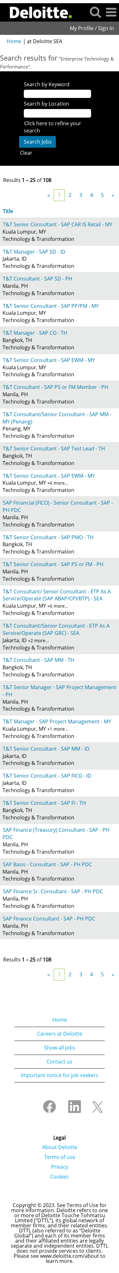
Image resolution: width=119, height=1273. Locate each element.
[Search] (95, 12)
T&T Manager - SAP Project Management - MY (57, 721)
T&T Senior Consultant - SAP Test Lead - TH (54, 448)
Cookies (59, 1176)
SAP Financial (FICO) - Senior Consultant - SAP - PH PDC (58, 506)
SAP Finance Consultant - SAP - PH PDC (49, 918)
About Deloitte (59, 1147)
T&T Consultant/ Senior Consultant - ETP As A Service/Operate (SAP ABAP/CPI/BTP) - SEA (57, 595)
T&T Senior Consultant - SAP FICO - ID (47, 775)
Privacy (59, 1167)
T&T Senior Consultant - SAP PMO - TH (48, 537)
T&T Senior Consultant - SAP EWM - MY (49, 360)
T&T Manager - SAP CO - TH (35, 332)
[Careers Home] (38, 12)
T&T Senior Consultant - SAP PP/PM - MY (51, 305)
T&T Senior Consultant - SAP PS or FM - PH (53, 564)
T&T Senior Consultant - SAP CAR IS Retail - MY (57, 224)
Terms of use (59, 1157)
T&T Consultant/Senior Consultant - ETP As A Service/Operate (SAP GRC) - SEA (56, 629)
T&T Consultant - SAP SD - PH (37, 278)
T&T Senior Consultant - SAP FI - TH (44, 802)
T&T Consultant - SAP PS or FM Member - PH (55, 387)
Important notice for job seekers (59, 1075)
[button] (111, 12)
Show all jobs (59, 1047)
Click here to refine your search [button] (52, 127)
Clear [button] (26, 152)
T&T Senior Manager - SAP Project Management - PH (59, 691)
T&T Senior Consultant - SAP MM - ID (46, 748)
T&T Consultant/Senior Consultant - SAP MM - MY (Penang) (57, 418)
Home (14, 41)
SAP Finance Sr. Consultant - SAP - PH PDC (53, 891)
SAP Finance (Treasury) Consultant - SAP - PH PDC (56, 833)
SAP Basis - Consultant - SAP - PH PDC (47, 864)
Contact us (59, 1061)
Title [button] (8, 211)
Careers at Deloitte (59, 1033)
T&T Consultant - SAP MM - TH (38, 659)
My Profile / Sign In (92, 28)
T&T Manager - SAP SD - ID (34, 251)
